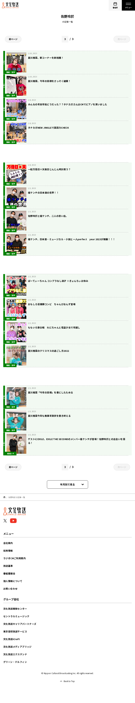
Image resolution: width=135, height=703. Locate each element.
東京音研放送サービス (15, 631)
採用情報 (8, 550)
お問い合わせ (10, 588)
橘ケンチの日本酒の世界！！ (43, 192)
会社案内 (8, 543)
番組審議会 (9, 573)
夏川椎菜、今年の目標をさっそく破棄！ (49, 81)
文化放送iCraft (11, 639)
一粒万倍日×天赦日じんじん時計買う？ (49, 169)
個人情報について (12, 581)
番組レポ (10, 453)
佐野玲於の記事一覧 (16, 497)
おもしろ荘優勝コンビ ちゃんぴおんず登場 (51, 304)
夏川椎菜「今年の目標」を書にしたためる (50, 392)
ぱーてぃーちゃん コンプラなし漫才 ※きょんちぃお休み (58, 280)
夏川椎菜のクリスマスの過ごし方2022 (48, 350)
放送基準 (8, 565)
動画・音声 (10, 72)
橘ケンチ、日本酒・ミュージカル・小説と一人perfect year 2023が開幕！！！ (71, 239)
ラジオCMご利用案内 (14, 558)
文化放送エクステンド (15, 654)
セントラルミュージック (16, 616)
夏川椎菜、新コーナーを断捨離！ (46, 57)
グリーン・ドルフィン (15, 661)
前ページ (13, 39)
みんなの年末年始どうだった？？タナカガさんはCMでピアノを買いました (67, 104)
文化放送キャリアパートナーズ (19, 623)
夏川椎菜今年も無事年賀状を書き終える (49, 415)
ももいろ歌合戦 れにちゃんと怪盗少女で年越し (54, 327)
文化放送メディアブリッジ (17, 646)
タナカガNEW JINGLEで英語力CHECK (48, 127)
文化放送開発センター (15, 608)
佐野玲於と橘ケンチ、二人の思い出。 (48, 216)
